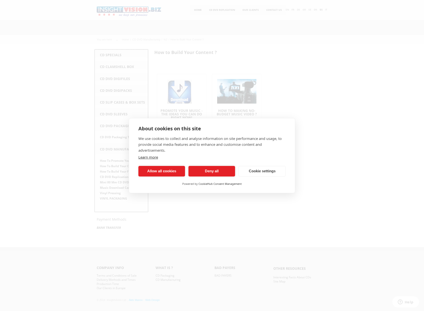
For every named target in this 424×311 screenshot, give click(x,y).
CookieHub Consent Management (220, 184)
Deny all (212, 171)
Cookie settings (262, 171)
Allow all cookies (161, 171)
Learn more (148, 157)
